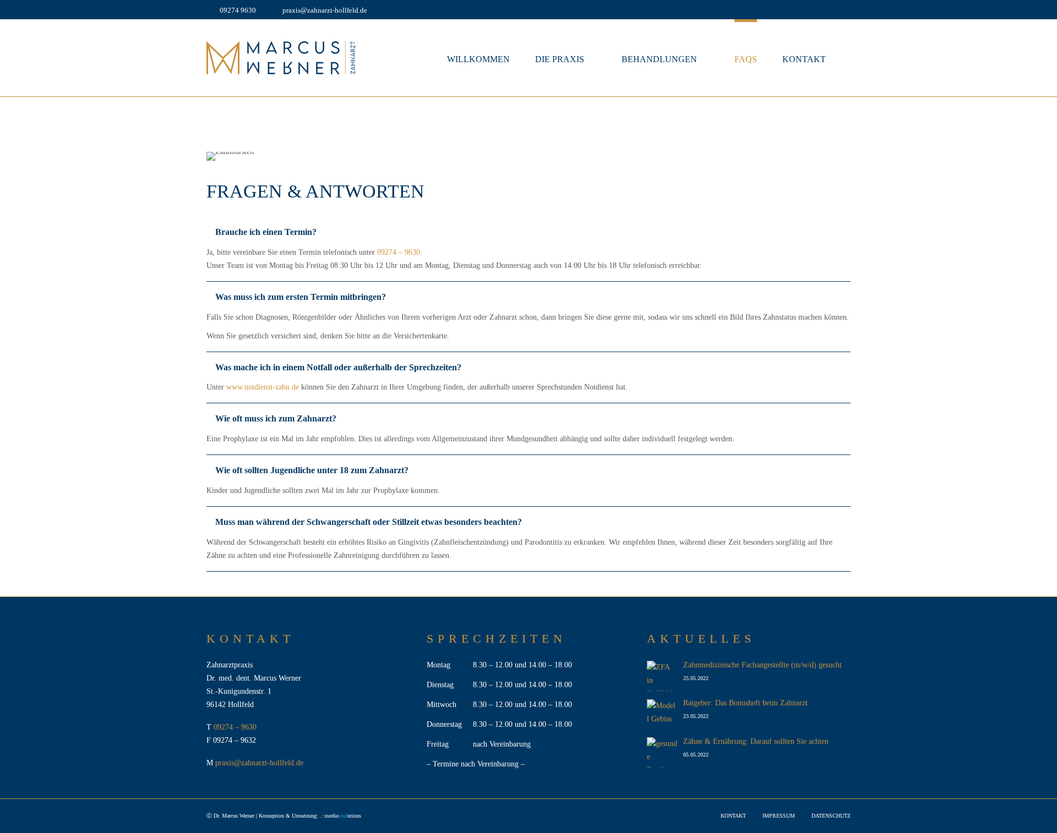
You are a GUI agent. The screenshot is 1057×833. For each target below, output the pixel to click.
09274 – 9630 (398, 252)
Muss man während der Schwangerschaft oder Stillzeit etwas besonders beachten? (368, 522)
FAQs (745, 59)
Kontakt (804, 59)
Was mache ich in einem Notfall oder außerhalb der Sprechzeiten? (338, 367)
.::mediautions (340, 816)
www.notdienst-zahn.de (262, 387)
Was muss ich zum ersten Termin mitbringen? (300, 297)
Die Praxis (559, 59)
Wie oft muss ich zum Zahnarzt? (275, 418)
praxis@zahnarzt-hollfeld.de (324, 10)
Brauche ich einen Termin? (266, 232)
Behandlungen (659, 59)
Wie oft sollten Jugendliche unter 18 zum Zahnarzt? (311, 470)
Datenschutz (831, 816)
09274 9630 (238, 10)
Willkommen (478, 59)
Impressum (778, 816)
